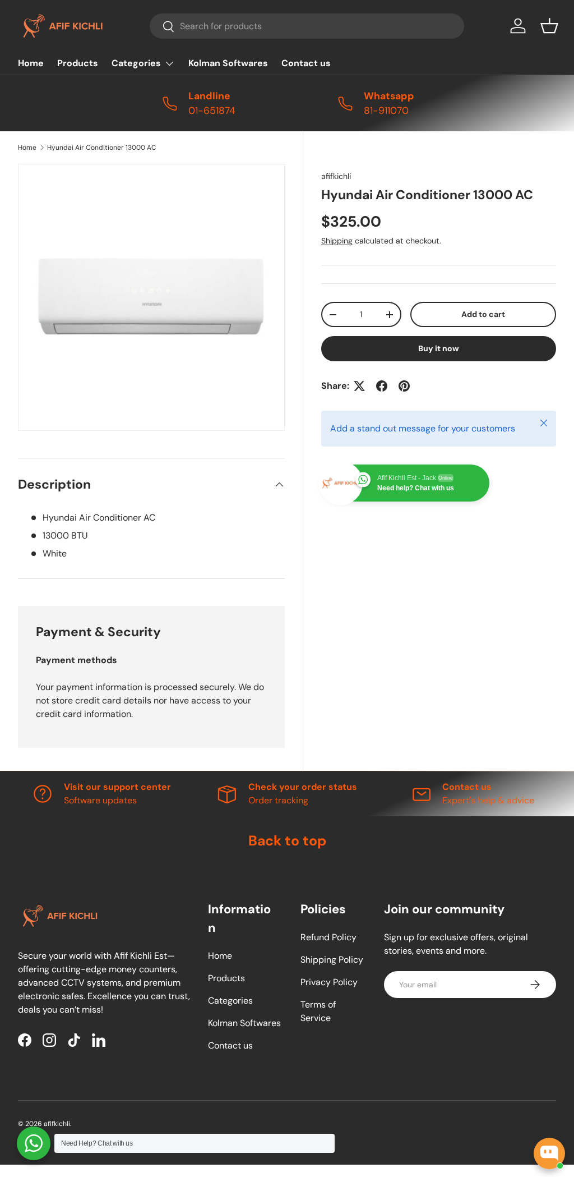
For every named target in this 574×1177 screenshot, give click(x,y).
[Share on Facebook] (382, 386)
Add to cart (483, 314)
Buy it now (438, 348)
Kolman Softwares (228, 63)
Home (31, 63)
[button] (549, 25)
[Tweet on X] (359, 386)
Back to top (287, 840)
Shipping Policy (331, 959)
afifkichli (336, 176)
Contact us (306, 63)
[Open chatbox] (549, 1153)
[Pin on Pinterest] (404, 386)
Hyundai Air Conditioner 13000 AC (101, 147)
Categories (230, 1000)
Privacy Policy (329, 982)
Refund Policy (328, 937)
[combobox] (307, 26)
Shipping (337, 241)
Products (77, 63)
